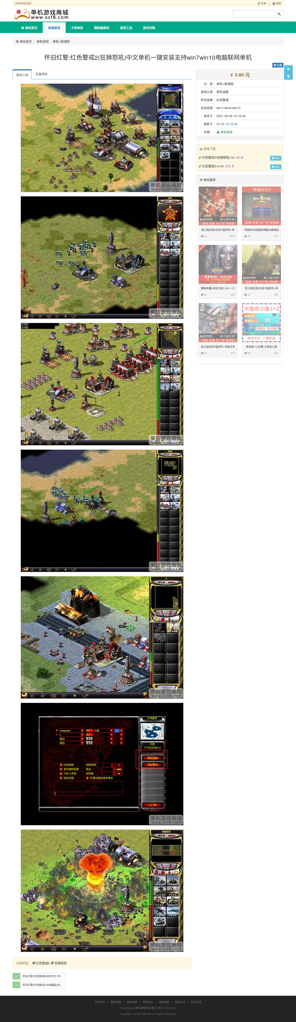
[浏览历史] (288, 69)
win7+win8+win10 (228, 108)
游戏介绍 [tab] (22, 75)
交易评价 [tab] (42, 74)
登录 (278, 3)
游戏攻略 (149, 27)
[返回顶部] (288, 76)
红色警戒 (222, 100)
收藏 (279, 65)
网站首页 (30, 27)
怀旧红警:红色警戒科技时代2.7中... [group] (43, 976)
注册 (263, 3)
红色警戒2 (43, 963)
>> (16, 976)
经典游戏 (54, 27)
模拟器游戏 (101, 27)
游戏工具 (126, 27)
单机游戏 (43, 41)
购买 (277, 158)
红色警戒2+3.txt (217, 166)
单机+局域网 (61, 41)
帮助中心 (148, 1002)
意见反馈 (196, 1002)
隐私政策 (132, 1002)
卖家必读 (180, 1002)
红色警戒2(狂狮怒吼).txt (222, 157)
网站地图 (164, 1002)
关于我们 (100, 1002)
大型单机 (77, 27)
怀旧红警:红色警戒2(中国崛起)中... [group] (42, 985)
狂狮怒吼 (61, 963)
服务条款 (116, 1002)
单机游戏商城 (143, 1008)
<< (16, 985)
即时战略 (222, 91)
